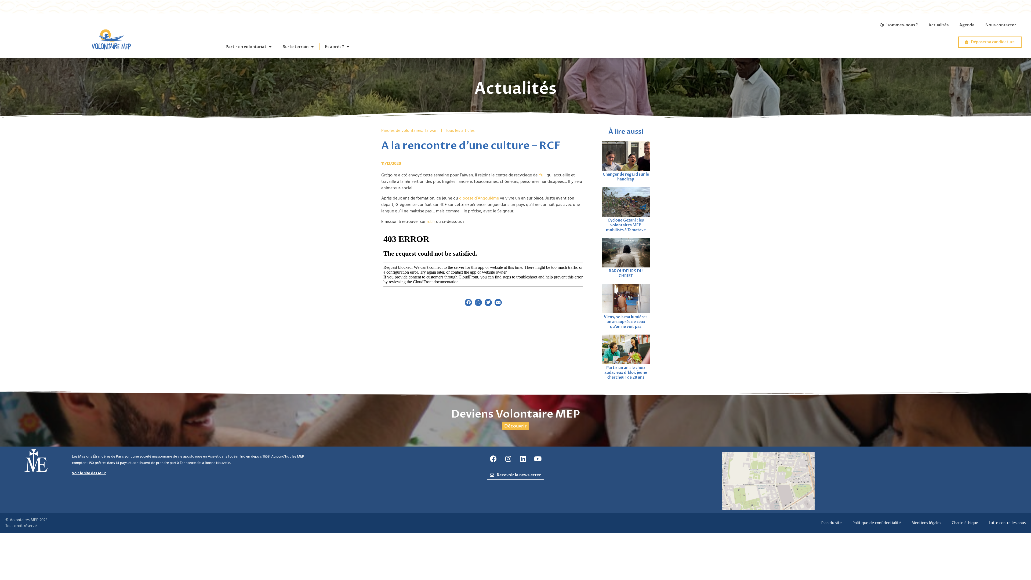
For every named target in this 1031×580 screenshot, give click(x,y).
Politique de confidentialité (876, 523)
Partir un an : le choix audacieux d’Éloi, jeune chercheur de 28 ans (625, 372)
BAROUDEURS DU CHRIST (626, 273)
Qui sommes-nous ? (899, 25)
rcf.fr (431, 221)
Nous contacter (1000, 25)
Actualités (938, 25)
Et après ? (334, 46)
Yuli (542, 175)
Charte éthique (965, 523)
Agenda (967, 25)
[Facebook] (493, 458)
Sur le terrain (295, 46)
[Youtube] (537, 458)
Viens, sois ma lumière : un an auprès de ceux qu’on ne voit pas (626, 321)
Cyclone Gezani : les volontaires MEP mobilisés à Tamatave (626, 225)
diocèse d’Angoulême (479, 198)
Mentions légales (926, 523)
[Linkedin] (523, 458)
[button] (468, 302)
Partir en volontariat (246, 46)
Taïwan (431, 130)
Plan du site (831, 523)
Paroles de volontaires (401, 130)
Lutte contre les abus (1007, 523)
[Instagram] (508, 458)
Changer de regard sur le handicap (626, 177)
